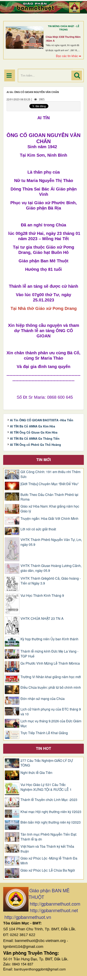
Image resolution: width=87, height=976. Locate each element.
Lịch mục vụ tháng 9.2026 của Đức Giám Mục (50, 723)
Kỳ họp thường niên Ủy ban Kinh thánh (49, 639)
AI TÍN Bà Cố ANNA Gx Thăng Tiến (35, 438)
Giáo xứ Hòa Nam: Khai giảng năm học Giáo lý (49, 508)
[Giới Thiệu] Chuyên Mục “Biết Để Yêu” (49, 484)
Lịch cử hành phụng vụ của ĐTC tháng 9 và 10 (50, 711)
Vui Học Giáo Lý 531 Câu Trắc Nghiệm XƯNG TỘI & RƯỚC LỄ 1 (46, 787)
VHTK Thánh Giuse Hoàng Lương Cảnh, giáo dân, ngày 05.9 (51, 568)
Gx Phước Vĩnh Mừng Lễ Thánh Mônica (50, 663)
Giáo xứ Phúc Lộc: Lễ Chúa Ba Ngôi (47, 870)
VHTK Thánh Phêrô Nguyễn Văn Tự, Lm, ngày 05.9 (51, 542)
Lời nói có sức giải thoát (38, 529)
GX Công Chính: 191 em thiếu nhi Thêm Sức (50, 474)
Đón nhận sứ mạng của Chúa (42, 698)
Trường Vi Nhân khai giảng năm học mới (50, 677)
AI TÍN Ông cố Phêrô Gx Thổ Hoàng (35, 444)
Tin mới (43, 459)
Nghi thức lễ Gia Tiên (36, 772)
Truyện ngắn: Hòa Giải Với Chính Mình (49, 518)
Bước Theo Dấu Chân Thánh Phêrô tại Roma (49, 497)
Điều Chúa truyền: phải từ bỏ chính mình (50, 687)
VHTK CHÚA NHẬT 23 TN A (42, 618)
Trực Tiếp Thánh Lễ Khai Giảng (44, 733)
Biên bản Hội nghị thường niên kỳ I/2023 (50, 822)
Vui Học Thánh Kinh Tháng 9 (42, 595)
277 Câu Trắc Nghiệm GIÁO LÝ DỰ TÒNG (46, 763)
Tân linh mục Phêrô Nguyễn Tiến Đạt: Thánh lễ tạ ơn (48, 837)
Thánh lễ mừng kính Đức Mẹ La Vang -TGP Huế (49, 653)
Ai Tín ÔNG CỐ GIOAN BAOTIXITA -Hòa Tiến (41, 420)
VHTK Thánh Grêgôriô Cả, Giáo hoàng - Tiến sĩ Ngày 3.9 (50, 581)
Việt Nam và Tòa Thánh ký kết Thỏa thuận (47, 849)
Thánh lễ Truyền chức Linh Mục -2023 (48, 799)
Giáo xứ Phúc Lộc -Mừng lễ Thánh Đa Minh (48, 860)
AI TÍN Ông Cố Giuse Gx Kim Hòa (33, 432)
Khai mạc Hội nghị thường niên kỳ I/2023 (50, 811)
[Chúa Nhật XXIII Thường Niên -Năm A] (25, 37)
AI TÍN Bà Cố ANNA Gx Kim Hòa (32, 426)
